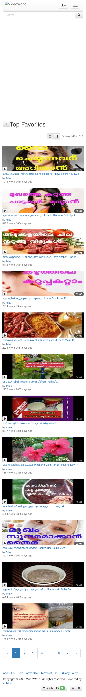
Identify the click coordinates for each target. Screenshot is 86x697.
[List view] (57, 136)
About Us (9, 673)
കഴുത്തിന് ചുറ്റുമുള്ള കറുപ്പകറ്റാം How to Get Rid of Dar (35, 298)
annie (9, 385)
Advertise (32, 673)
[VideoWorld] (15, 5)
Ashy (8, 178)
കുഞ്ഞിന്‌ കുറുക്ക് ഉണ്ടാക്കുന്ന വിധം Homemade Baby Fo (36, 589)
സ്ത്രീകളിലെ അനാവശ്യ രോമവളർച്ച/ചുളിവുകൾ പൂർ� (36, 631)
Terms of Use (49, 673)
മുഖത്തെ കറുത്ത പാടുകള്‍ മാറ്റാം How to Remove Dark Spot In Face (40, 216)
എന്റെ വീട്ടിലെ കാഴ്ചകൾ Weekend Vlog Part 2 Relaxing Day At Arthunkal (40, 466)
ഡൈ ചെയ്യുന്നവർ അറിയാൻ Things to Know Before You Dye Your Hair (40, 175)
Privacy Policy (69, 673)
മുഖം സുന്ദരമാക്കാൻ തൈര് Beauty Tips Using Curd (33, 548)
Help (20, 673)
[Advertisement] (43, 64)
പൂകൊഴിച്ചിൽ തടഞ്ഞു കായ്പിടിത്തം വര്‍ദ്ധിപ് (30, 381)
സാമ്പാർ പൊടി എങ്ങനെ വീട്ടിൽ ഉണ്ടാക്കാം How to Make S (38, 340)
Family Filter (54, 688)
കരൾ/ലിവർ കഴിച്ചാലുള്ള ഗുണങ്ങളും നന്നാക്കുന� (33, 506)
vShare (7, 683)
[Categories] (6, 124)
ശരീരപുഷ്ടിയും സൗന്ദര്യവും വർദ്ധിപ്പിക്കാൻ (29, 423)
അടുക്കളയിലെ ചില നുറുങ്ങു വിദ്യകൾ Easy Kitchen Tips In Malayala (39, 258)
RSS (77, 688)
